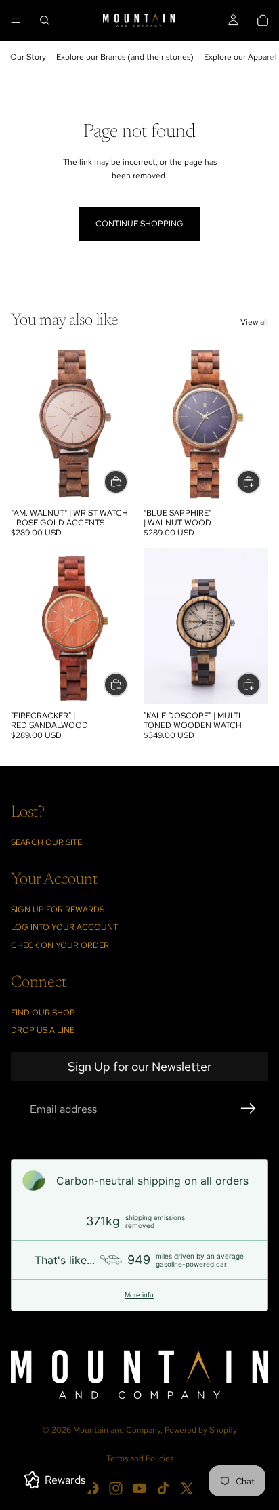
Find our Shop (43, 1012)
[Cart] (263, 20)
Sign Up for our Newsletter (139, 1066)
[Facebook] (92, 1488)
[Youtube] (139, 1488)
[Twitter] (187, 1488)
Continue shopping (139, 223)
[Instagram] (116, 1488)
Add (127, 481)
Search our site (46, 842)
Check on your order (60, 945)
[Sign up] (248, 1108)
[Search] (45, 20)
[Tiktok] (163, 1488)
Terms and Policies (139, 1458)
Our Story (28, 57)
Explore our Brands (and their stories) (125, 57)
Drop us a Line (42, 1030)
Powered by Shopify (201, 1430)
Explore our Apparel (240, 57)
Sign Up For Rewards (57, 909)
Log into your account (64, 927)
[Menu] (15, 20)
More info (139, 1295)
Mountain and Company (116, 1430)
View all (254, 322)
